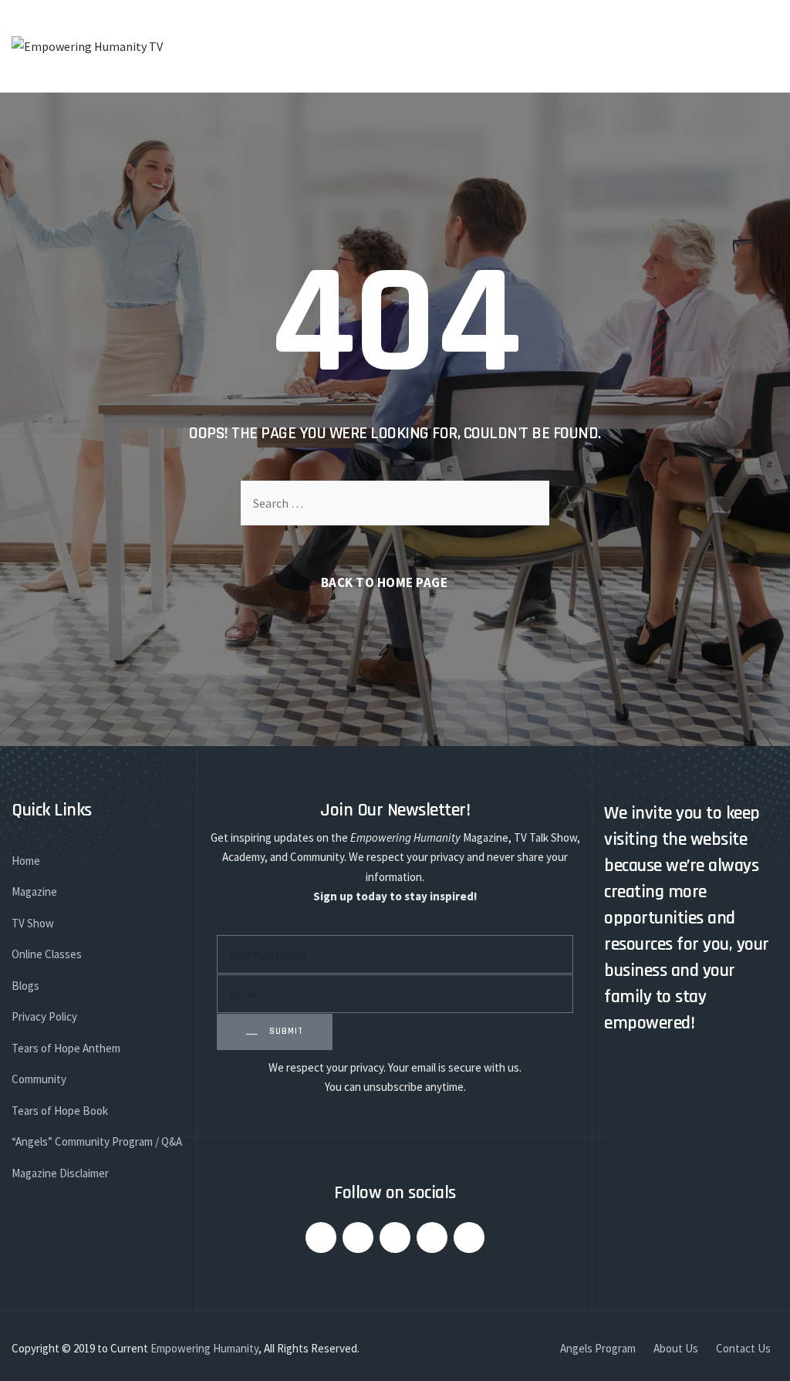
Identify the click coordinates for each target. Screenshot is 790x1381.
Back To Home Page (384, 582)
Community (39, 1079)
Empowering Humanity (204, 1348)
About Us (675, 1348)
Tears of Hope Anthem (66, 1048)
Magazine (34, 891)
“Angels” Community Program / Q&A (97, 1141)
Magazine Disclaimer (60, 1173)
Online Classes (47, 954)
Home (26, 860)
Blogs (25, 985)
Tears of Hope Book (60, 1110)
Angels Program (598, 1348)
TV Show (33, 923)
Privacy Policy (44, 1016)
